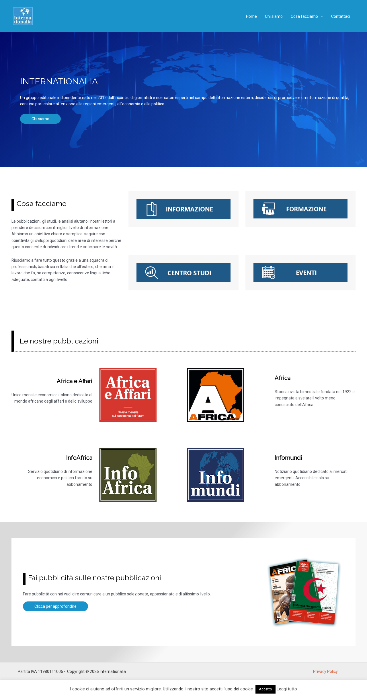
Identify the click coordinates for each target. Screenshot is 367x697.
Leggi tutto (287, 689)
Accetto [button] (265, 689)
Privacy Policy (325, 671)
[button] (320, 16)
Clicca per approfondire (55, 606)
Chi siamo (40, 119)
